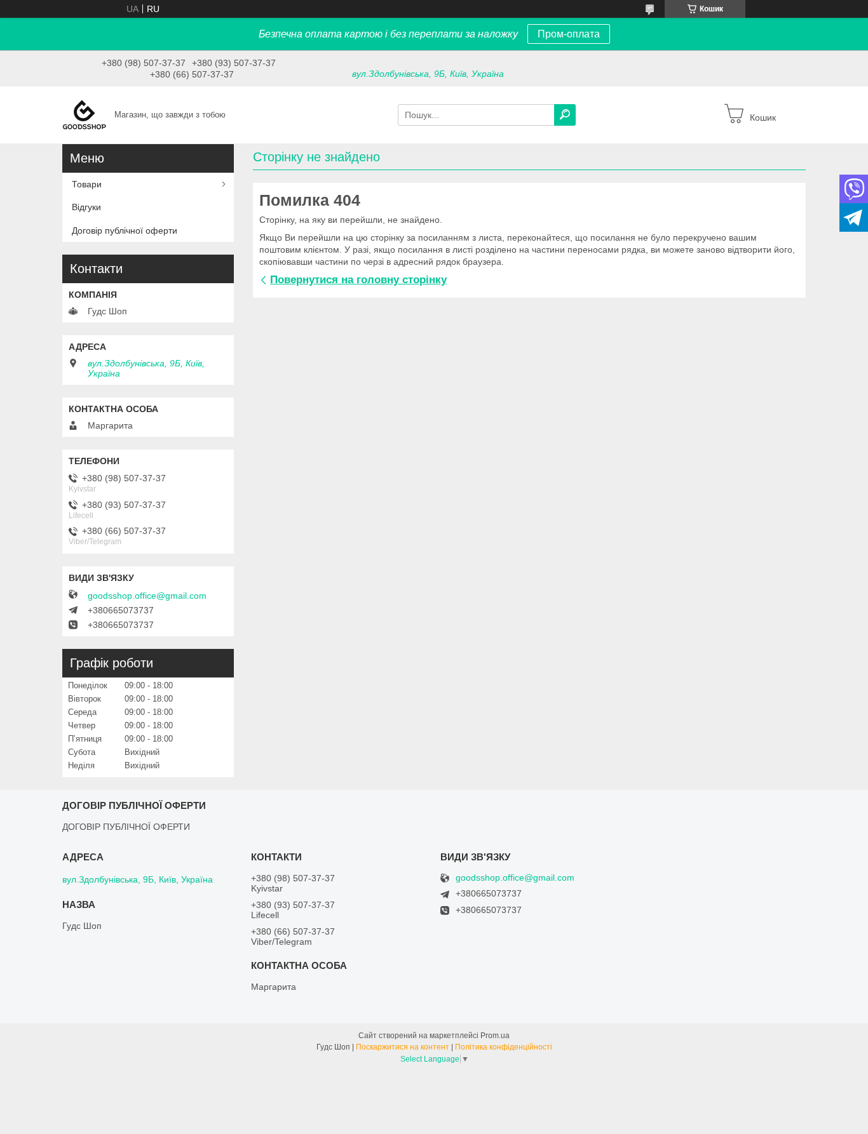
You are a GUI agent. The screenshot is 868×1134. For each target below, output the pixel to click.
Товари (87, 184)
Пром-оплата (569, 34)
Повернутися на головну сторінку (358, 280)
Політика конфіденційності (503, 1047)
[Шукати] (565, 115)
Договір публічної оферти (124, 230)
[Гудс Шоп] (84, 114)
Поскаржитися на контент (402, 1047)
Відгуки (86, 207)
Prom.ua (495, 1035)
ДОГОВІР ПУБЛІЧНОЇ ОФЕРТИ (126, 827)
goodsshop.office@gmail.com (147, 595)
